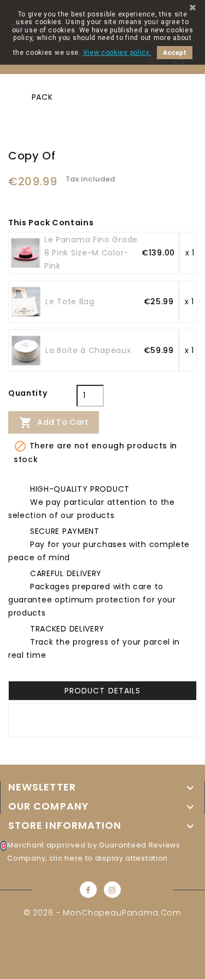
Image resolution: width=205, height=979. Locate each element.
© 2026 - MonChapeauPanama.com (102, 912)
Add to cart (53, 422)
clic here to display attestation (108, 858)
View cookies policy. (117, 52)
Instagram (112, 889)
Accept (174, 52)
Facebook (88, 889)
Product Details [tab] (102, 690)
